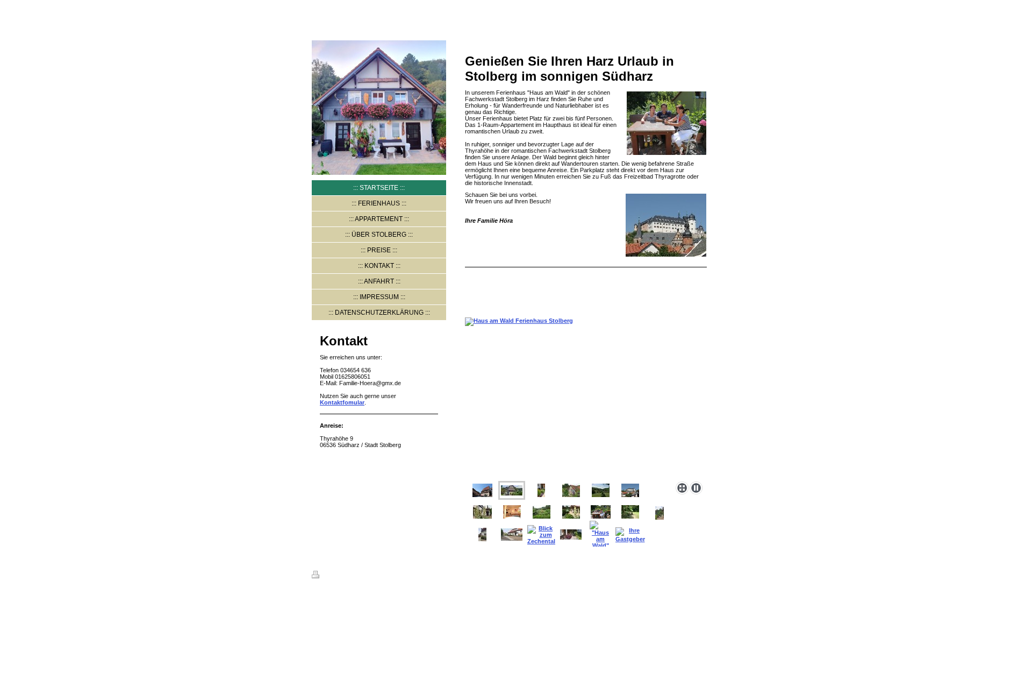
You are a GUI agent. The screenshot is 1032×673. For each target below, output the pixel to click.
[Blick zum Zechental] (541, 534)
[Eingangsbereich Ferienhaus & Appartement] (571, 512)
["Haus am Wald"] (600, 535)
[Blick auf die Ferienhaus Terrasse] (571, 490)
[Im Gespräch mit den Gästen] (601, 512)
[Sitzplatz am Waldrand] (630, 512)
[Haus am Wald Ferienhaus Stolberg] (586, 397)
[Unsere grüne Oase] (541, 512)
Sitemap (377, 576)
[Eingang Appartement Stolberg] (482, 512)
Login (712, 574)
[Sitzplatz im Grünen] (659, 513)
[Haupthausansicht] (511, 534)
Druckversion (341, 576)
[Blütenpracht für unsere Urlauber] (541, 490)
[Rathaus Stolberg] (482, 490)
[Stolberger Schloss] (630, 490)
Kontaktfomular (342, 402)
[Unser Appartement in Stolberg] (512, 512)
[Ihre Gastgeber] (630, 534)
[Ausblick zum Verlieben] (601, 490)
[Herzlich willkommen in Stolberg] (482, 534)
